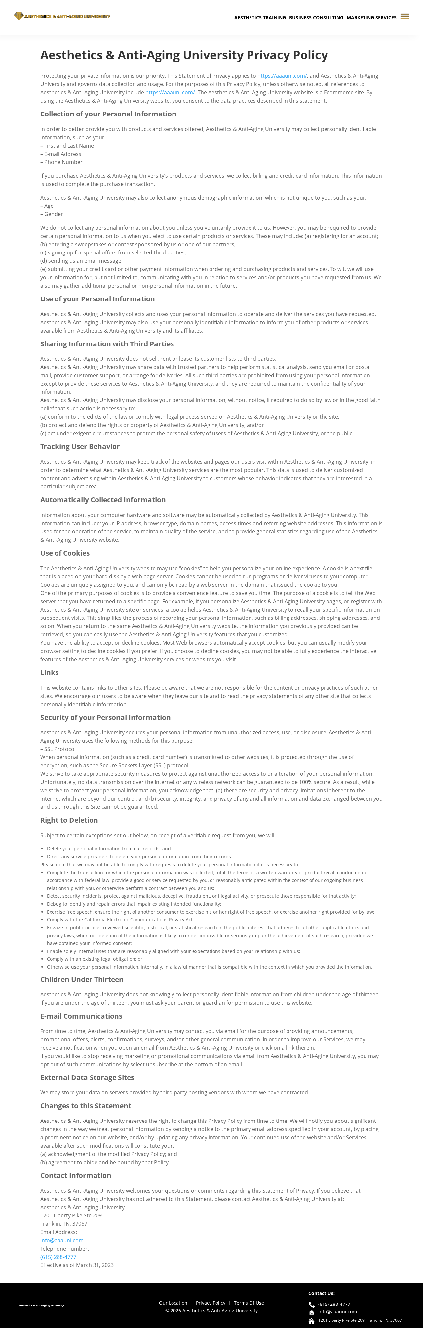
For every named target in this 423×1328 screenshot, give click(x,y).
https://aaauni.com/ (282, 75)
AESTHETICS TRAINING (260, 17)
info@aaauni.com (62, 1240)
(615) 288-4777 (58, 1256)
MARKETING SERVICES (372, 17)
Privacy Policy (210, 1303)
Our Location (173, 1303)
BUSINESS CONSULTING (316, 17)
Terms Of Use (249, 1303)
